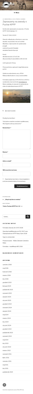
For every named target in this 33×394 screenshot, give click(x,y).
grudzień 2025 (7, 282)
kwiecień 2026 (7, 272)
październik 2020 (8, 372)
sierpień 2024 (7, 311)
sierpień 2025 (7, 297)
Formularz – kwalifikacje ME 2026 (13, 246)
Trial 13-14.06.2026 (9, 237)
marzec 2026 (7, 275)
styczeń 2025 (7, 300)
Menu (17, 12)
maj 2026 (5, 268)
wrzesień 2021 (7, 354)
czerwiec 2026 (7, 264)
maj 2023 (5, 340)
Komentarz (7, 128)
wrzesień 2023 (7, 336)
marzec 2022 (7, 350)
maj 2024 (5, 314)
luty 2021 (5, 368)
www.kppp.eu (23, 82)
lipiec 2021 (6, 357)
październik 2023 (8, 332)
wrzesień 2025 (7, 293)
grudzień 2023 (7, 329)
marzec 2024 (7, 318)
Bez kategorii (10, 111)
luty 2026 (5, 279)
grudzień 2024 (7, 304)
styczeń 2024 (7, 325)
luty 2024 (5, 322)
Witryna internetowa (10, 170)
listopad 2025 (7, 286)
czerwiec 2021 (7, 361)
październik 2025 (8, 289)
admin (23, 19)
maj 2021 (5, 365)
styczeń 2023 (7, 347)
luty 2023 (5, 343)
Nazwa (5, 152)
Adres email (7, 161)
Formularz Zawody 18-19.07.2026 (13, 228)
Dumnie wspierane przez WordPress (13, 389)
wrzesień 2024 (7, 307)
